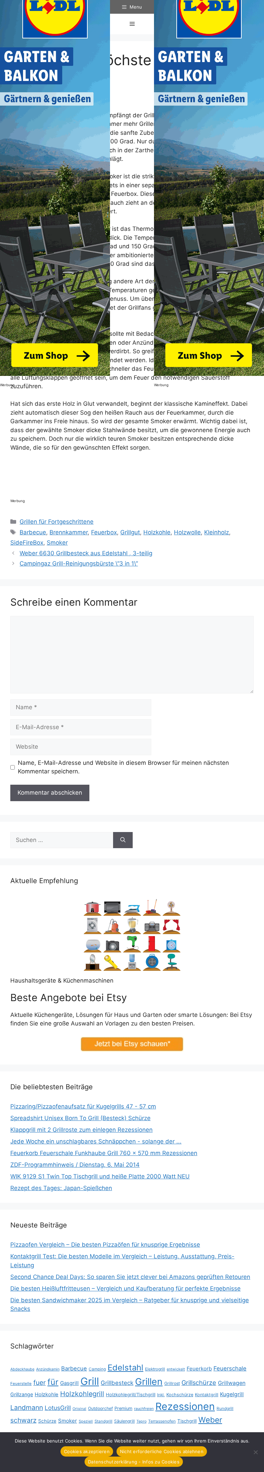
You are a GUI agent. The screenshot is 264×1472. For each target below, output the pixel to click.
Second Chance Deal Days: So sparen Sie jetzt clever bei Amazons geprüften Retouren (130, 1276)
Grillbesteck (117, 1382)
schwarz (23, 1420)
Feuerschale (229, 1368)
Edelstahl (125, 1368)
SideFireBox (26, 542)
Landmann (26, 1407)
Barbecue (33, 532)
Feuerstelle (21, 1383)
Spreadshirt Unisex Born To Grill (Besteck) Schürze (80, 1118)
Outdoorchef (100, 1408)
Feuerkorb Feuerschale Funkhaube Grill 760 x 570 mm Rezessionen (103, 1153)
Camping (97, 1369)
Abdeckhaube (22, 1369)
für (52, 1382)
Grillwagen (231, 1383)
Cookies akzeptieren (87, 1451)
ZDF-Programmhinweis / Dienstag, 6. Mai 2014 (75, 1164)
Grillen (149, 1381)
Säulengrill (124, 1421)
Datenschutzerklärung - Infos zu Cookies (133, 1461)
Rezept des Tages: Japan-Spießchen (61, 1188)
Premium (123, 1408)
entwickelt (176, 1369)
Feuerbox (104, 532)
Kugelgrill (232, 1394)
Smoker (57, 542)
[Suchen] (123, 840)
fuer (39, 1383)
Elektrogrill (155, 1369)
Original (79, 1408)
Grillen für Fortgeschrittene (57, 521)
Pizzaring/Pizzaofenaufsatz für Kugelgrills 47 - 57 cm (83, 1106)
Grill (89, 1381)
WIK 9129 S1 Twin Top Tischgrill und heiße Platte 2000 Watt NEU (100, 1176)
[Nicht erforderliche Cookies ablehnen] (255, 1452)
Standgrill (103, 1421)
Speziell (86, 1421)
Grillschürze (199, 1382)
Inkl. (161, 1394)
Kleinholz (216, 532)
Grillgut (130, 532)
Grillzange (21, 1394)
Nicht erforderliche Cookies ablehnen (162, 1451)
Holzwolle (187, 532)
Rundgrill (225, 1408)
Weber (210, 1419)
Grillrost (172, 1383)
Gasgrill (69, 1383)
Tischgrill (187, 1421)
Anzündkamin (47, 1369)
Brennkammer (69, 532)
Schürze (47, 1421)
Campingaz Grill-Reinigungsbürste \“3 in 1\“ (79, 563)
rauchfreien (144, 1408)
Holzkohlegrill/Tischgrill (130, 1394)
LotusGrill (58, 1407)
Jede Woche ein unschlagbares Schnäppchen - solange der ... (96, 1141)
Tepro (141, 1421)
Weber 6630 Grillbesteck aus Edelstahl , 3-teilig (86, 553)
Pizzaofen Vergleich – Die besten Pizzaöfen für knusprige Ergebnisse (105, 1244)
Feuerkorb (199, 1368)
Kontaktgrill (206, 1394)
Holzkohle (156, 532)
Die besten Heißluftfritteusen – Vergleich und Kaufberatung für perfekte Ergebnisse (125, 1288)
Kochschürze (179, 1394)
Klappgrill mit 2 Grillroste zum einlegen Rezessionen (81, 1129)
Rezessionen (185, 1406)
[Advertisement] (135, 476)
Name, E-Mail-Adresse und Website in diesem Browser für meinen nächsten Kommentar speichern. (123, 767)
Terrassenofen (162, 1421)
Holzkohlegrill (82, 1394)
